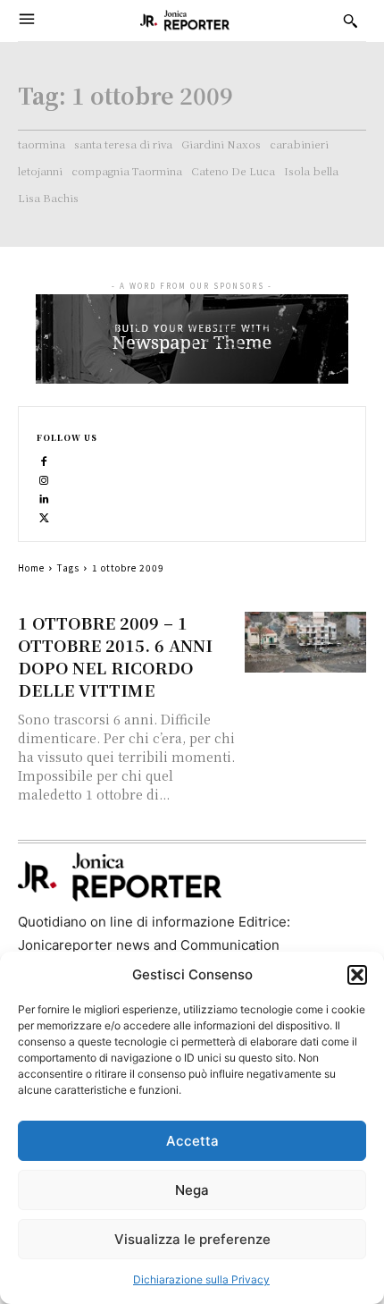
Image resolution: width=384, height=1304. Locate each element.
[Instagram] (44, 478)
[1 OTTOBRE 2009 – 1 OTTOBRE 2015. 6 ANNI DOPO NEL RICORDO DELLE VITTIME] (306, 642)
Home (31, 567)
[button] (357, 975)
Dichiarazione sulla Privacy (201, 1279)
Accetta (192, 1140)
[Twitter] (44, 515)
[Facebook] (44, 459)
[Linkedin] (44, 496)
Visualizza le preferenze (192, 1239)
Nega (192, 1189)
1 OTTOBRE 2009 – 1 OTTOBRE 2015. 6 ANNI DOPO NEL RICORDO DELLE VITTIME (115, 656)
